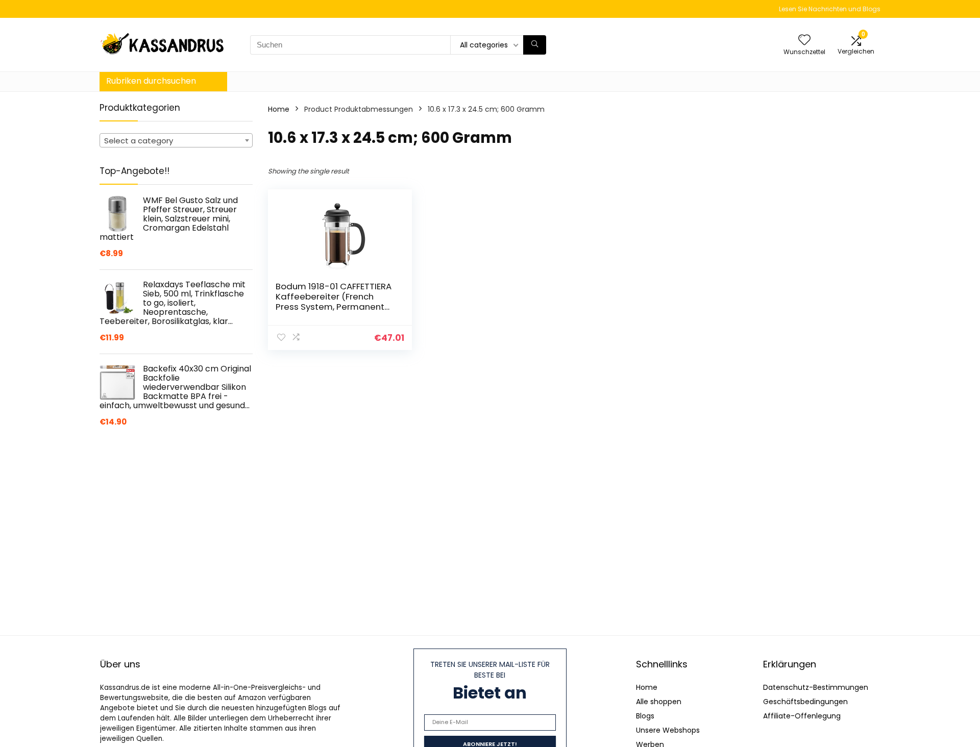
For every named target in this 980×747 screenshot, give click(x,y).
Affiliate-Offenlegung (802, 716)
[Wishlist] (804, 40)
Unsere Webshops (668, 730)
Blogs (645, 716)
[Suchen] (534, 45)
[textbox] (176, 141)
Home (278, 109)
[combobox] (176, 140)
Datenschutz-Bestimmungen (815, 687)
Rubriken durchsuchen (151, 81)
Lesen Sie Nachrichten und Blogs (829, 9)
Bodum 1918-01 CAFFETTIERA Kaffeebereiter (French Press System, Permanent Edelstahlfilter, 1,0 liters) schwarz (333, 306)
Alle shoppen (658, 701)
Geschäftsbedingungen (805, 701)
